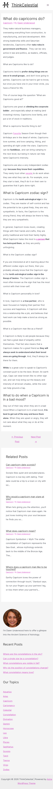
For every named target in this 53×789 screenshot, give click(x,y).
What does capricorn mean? (21, 531)
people (29, 173)
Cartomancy (9, 705)
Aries (5, 696)
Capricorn (7, 23)
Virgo (5, 765)
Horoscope (8, 728)
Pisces (6, 742)
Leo (5, 733)
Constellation (9, 714)
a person (40, 239)
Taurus (6, 760)
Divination (8, 719)
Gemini (6, 724)
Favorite (17, 133)
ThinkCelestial (24, 5)
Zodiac (6, 769)
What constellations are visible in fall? (21, 663)
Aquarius (7, 692)
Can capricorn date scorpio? (21, 464)
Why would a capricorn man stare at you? (25, 497)
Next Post (36, 438)
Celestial (7, 710)
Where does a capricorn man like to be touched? (26, 568)
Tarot (5, 756)
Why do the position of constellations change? (25, 668)
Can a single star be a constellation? (20, 658)
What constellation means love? (18, 672)
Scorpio (6, 751)
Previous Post (17, 438)
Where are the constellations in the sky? (22, 654)
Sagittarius (8, 747)
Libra (5, 737)
